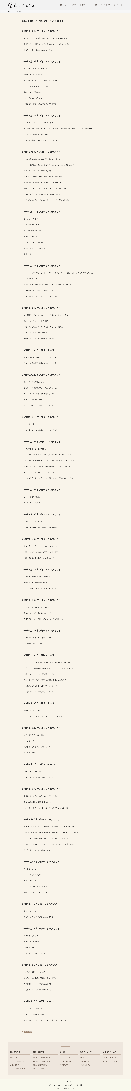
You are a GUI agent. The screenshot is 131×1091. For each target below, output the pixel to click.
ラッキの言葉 (28, 1032)
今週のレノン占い (86, 1061)
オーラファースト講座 (110, 1061)
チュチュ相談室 (85, 1065)
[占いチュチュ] (21, 5)
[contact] (70, 1082)
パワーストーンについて (111, 1057)
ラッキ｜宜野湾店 (65, 1061)
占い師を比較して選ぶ (17, 1069)
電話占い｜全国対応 (39, 1069)
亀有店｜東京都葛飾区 (40, 1065)
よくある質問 (14, 1065)
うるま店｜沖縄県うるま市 (41, 1057)
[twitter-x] (63, 1082)
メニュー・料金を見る (17, 1061)
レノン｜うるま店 (65, 1057)
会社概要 (79, 1085)
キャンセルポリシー (69, 1085)
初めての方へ (14, 1057)
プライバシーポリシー (55, 1085)
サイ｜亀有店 (64, 1065)
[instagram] (65, 1082)
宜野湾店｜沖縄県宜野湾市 (41, 1061)
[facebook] (61, 1082)
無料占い (83, 1057)
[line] (68, 1082)
